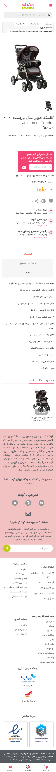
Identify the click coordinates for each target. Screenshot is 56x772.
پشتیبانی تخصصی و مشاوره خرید (32, 231)
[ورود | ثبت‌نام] (5, 6)
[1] (7, 548)
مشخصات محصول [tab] (27, 263)
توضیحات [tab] (27, 254)
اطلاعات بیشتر (42, 225)
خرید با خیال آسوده (39, 219)
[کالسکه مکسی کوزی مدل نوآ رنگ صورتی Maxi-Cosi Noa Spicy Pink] (4, 118)
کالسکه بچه (19, 176)
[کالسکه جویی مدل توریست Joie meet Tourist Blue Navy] (9, 118)
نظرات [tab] (27, 273)
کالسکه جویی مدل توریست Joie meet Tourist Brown (41, 420)
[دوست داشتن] (51, 201)
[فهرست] (51, 6)
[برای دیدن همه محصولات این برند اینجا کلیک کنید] (37, 189)
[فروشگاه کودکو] (28, 6)
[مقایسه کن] (43, 202)
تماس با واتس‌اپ (40, 237)
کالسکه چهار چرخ (34, 176)
